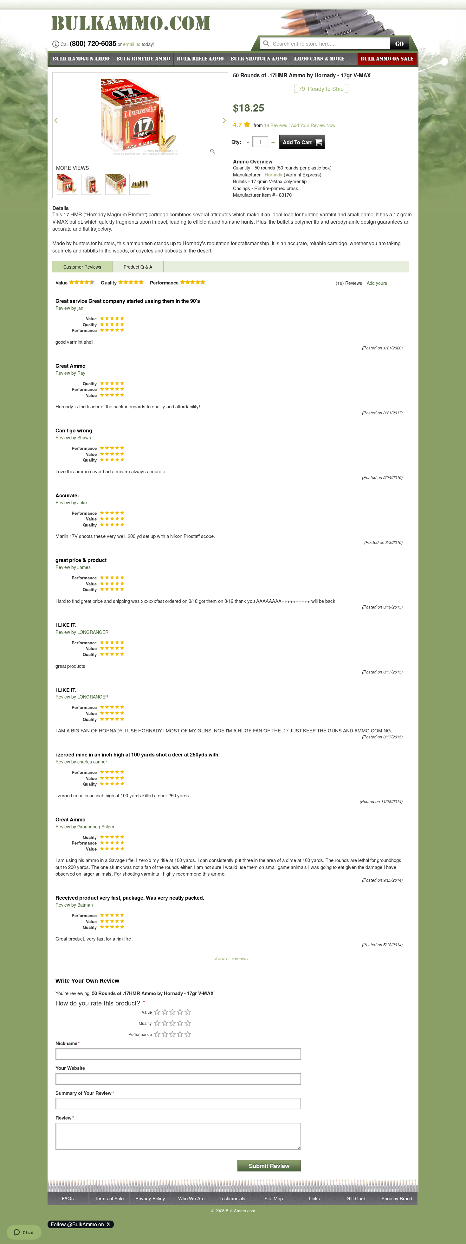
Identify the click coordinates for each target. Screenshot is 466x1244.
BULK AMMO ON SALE (387, 59)
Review (63, 1117)
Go (399, 44)
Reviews (275, 125)
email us (131, 44)
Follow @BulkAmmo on (79, 1224)
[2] (165, 1012)
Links (314, 1198)
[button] (56, 120)
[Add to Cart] (302, 142)
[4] (180, 1012)
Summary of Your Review (83, 1093)
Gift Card (355, 1198)
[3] (172, 1012)
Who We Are (191, 1198)
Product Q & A (138, 267)
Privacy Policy (150, 1198)
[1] (157, 1012)
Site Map (273, 1198)
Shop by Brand (396, 1198)
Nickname (66, 1043)
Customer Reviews (82, 267)
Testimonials (232, 1198)
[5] (187, 1012)
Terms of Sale (109, 1198)
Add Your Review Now (313, 125)
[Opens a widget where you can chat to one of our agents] (24, 1233)
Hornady (273, 174)
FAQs (68, 1198)
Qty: (236, 141)
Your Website (70, 1068)
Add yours (377, 283)
